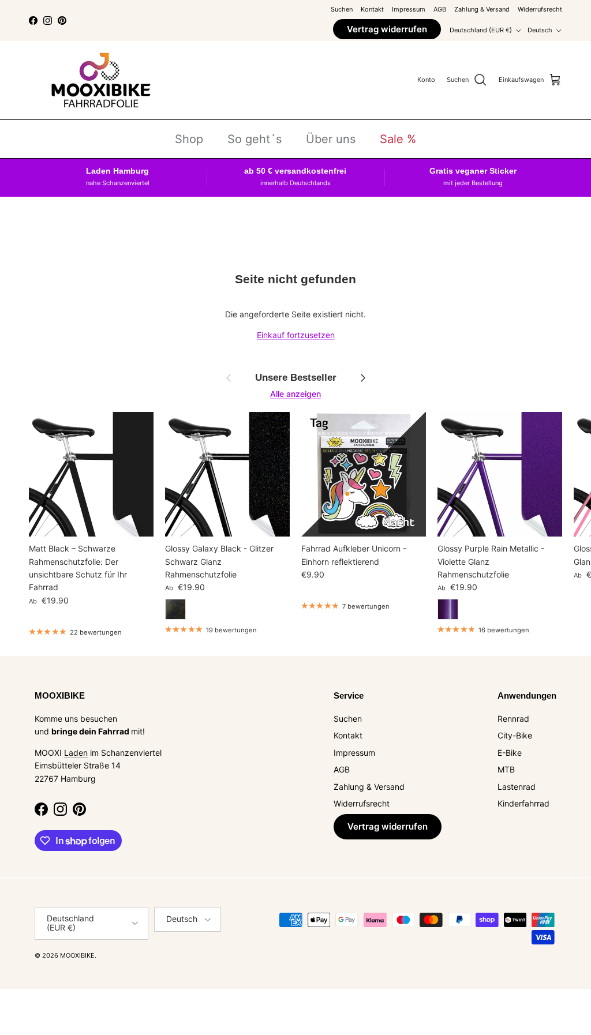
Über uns (331, 139)
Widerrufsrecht (540, 9)
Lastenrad (517, 787)
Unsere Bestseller (295, 377)
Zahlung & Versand (482, 9)
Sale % (398, 139)
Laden (76, 752)
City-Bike (515, 735)
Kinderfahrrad (523, 803)
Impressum (408, 9)
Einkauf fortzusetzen (296, 335)
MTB (506, 769)
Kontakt (372, 9)
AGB (439, 9)
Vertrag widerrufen (387, 29)
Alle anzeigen (295, 394)
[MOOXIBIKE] (101, 80)
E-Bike (510, 752)
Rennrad (513, 718)
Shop (189, 139)
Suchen (342, 9)
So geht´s (254, 139)
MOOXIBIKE (77, 955)
